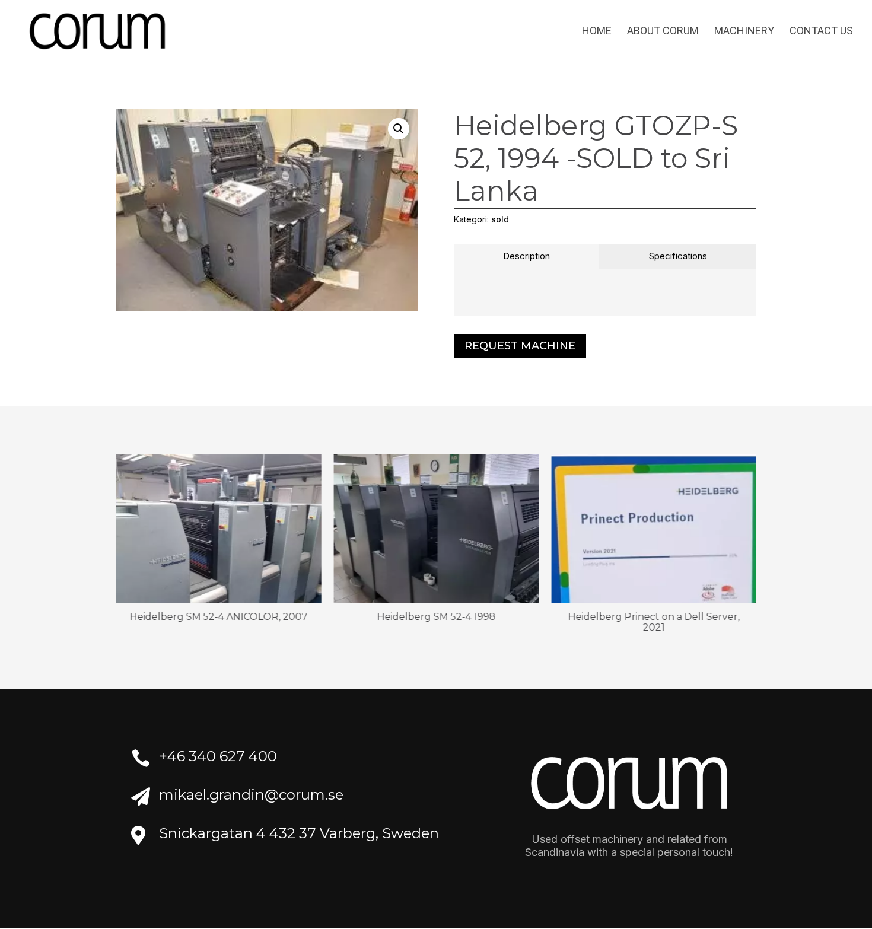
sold (500, 219)
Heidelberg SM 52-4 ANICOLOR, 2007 (218, 616)
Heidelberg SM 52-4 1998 (436, 616)
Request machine (519, 345)
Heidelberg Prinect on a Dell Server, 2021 (653, 622)
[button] (398, 128)
